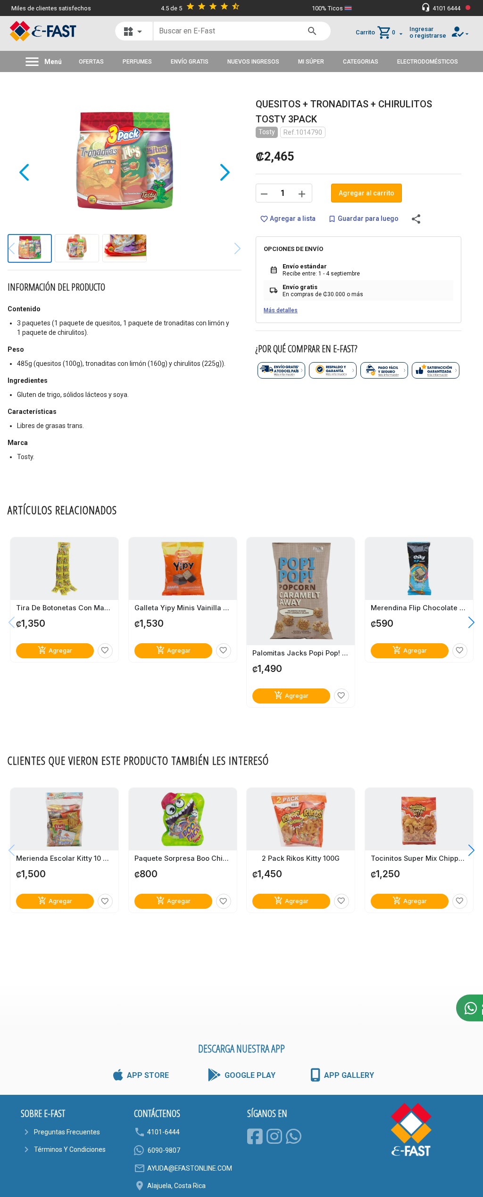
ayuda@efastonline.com (189, 1168)
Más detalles (281, 310)
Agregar (55, 650)
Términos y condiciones (70, 1149)
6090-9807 (164, 1150)
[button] (464, 622)
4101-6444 (163, 1132)
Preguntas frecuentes (67, 1132)
